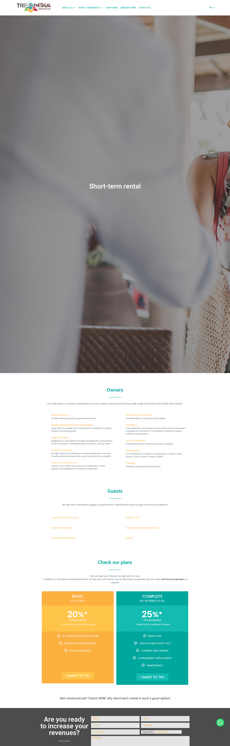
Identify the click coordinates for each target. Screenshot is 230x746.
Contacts (144, 7)
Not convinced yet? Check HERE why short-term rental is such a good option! (115, 698)
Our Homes (112, 7)
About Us (67, 7)
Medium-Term (128, 7)
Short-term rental (89, 7)
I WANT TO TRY (78, 675)
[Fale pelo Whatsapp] (220, 723)
